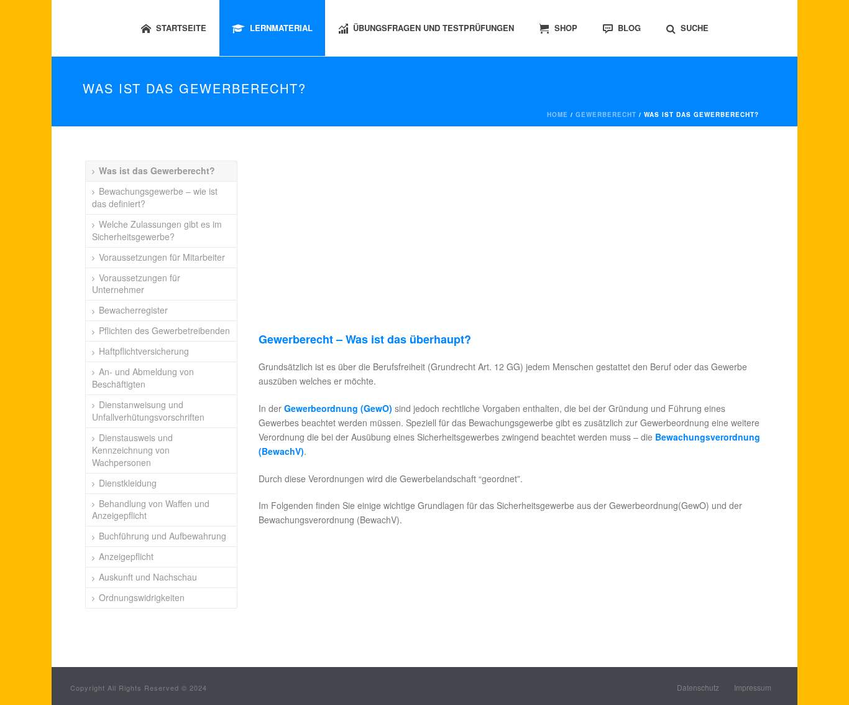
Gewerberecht (606, 114)
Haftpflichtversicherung (144, 351)
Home (557, 114)
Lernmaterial (281, 28)
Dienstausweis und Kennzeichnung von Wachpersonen (132, 450)
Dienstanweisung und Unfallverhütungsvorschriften (148, 410)
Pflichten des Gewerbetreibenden (164, 330)
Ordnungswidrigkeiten (142, 597)
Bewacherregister (133, 310)
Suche (695, 28)
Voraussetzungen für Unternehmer (136, 283)
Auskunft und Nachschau (148, 577)
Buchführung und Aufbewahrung (162, 536)
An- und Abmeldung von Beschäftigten (143, 377)
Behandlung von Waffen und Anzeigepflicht (150, 509)
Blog (629, 28)
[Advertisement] (513, 245)
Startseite (181, 28)
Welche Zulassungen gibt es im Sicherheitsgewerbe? (157, 230)
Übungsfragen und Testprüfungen (433, 28)
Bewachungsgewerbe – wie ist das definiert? (155, 197)
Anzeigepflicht (126, 556)
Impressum (752, 688)
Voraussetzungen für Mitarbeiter (162, 257)
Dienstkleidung (128, 483)
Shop (565, 28)
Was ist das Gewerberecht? (157, 170)
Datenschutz (698, 688)
